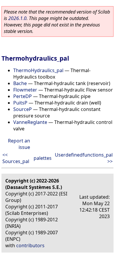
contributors (30, 245)
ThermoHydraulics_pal (38, 70)
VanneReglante (30, 122)
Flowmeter (25, 90)
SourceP (22, 109)
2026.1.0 (17, 18)
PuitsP (20, 102)
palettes (43, 158)
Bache (20, 83)
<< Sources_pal (15, 158)
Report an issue (19, 143)
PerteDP (22, 96)
